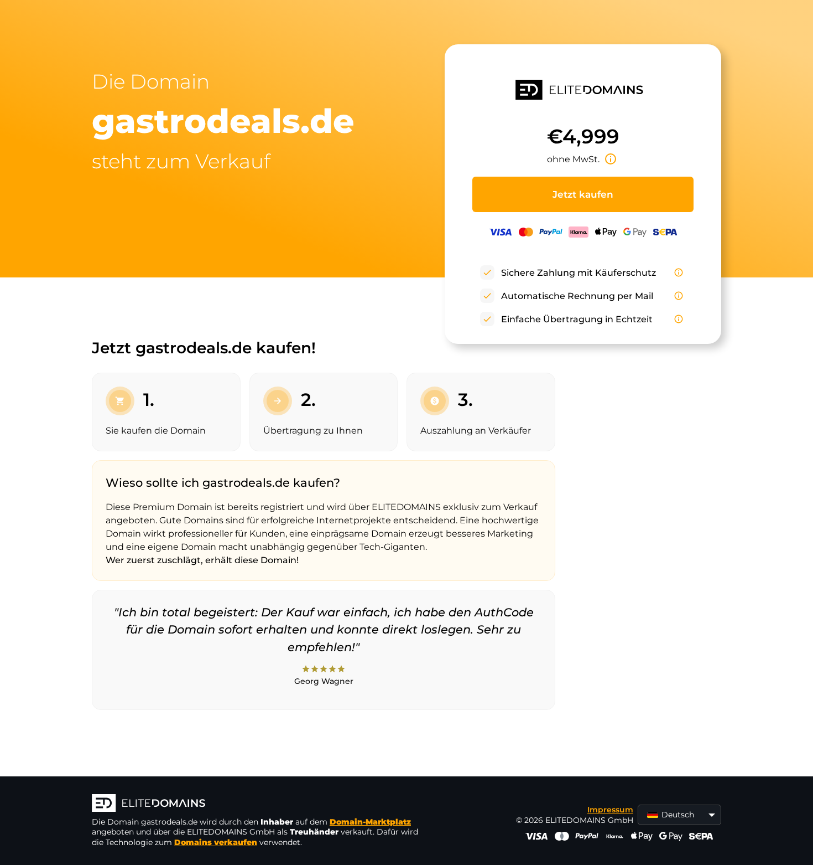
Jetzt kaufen (583, 194)
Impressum (610, 810)
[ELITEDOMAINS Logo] (258, 804)
